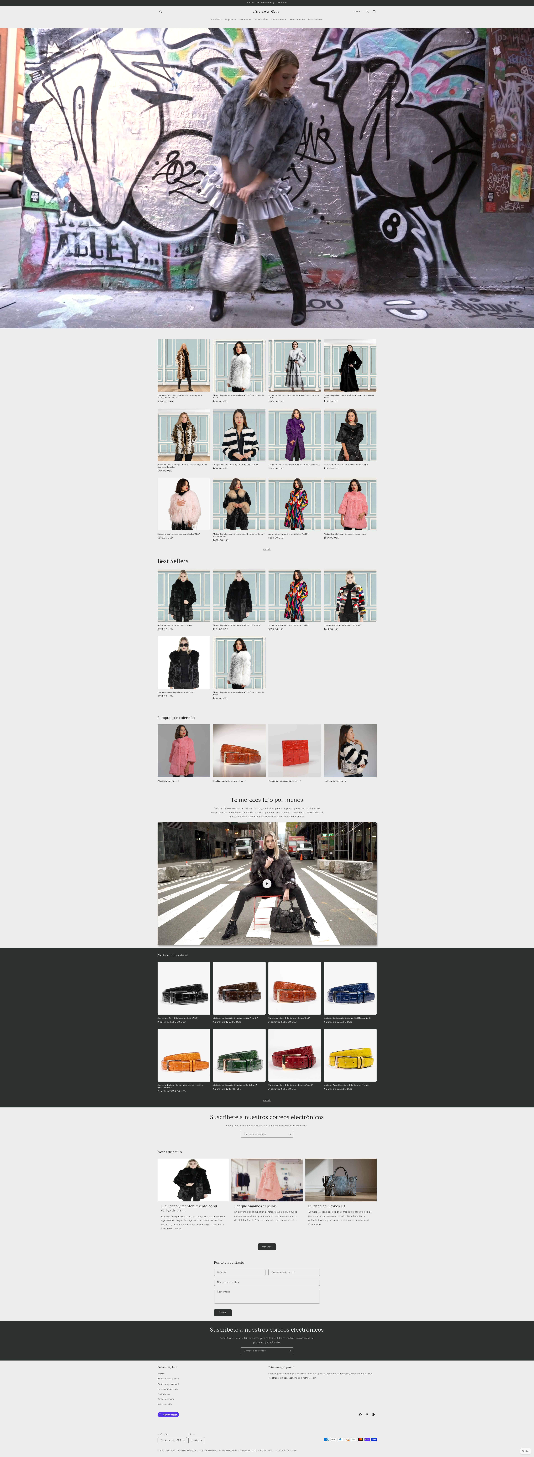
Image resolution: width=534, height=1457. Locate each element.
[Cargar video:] (267, 883)
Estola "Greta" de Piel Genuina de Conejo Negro (346, 465)
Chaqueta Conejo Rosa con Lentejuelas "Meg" (179, 534)
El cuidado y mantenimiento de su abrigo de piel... (188, 1208)
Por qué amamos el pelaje (255, 1206)
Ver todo (267, 549)
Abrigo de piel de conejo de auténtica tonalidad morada (294, 465)
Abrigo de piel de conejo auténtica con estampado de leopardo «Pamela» (182, 466)
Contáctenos (164, 1394)
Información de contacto (287, 1450)
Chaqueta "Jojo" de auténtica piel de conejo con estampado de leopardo (180, 396)
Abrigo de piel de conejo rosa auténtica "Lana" (345, 534)
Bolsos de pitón (333, 781)
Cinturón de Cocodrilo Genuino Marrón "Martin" (235, 1018)
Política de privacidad (168, 1384)
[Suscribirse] (290, 1134)
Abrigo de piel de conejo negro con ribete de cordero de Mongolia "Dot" (238, 535)
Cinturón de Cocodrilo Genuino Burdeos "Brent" (290, 1085)
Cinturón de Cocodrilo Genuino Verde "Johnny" (235, 1085)
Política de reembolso (168, 1379)
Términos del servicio (248, 1450)
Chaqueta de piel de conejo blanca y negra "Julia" (236, 465)
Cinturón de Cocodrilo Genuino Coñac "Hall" (289, 1018)
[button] (161, 11)
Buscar (161, 1374)
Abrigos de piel (167, 781)
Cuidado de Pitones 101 (327, 1206)
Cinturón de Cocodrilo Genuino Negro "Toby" (178, 1018)
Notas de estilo (165, 1404)
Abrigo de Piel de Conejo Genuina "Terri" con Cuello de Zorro (293, 396)
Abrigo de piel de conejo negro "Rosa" (175, 625)
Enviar (222, 1312)
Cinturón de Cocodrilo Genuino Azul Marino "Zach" (348, 1018)
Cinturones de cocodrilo (228, 781)
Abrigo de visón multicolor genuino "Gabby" (288, 534)
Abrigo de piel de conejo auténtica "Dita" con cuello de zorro (349, 396)
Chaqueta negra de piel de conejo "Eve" (176, 692)
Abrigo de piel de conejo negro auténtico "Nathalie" (237, 625)
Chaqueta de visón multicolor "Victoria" (342, 625)
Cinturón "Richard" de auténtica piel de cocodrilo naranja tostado (180, 1086)
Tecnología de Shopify (186, 1450)
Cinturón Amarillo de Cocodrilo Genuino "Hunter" (347, 1085)
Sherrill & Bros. (171, 1450)
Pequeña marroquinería (283, 781)
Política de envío (166, 1399)
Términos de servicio (168, 1389)
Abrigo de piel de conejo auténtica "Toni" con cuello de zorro (238, 396)
